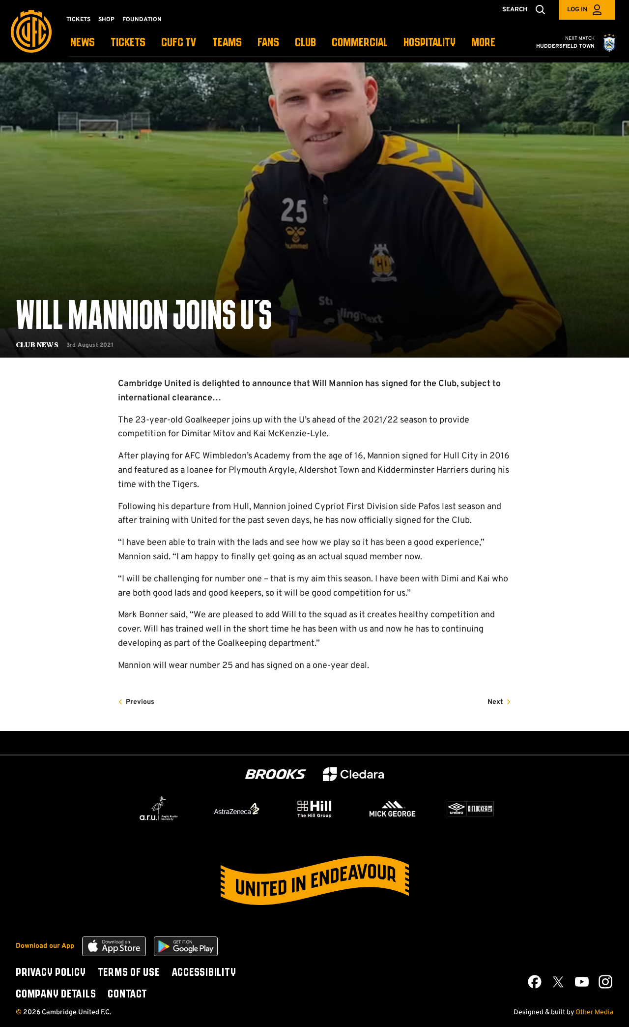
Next (495, 702)
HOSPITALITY (429, 43)
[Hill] (314, 808)
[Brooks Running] (275, 774)
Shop (106, 20)
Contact (127, 994)
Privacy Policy (51, 973)
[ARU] (158, 808)
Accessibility (204, 973)
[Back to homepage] (31, 31)
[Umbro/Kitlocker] (470, 808)
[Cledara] (353, 774)
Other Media (594, 1012)
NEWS (82, 43)
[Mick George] (392, 808)
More (483, 43)
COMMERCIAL (360, 43)
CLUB (305, 43)
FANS (268, 43)
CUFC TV (179, 43)
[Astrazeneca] (236, 808)
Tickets (78, 20)
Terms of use (129, 973)
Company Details (56, 994)
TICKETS (128, 43)
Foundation (142, 20)
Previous (140, 702)
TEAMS (227, 43)
